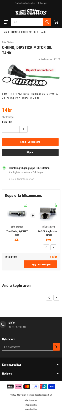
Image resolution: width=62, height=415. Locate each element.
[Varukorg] (56, 22)
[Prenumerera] (56, 347)
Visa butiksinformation (21, 179)
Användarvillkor (31, 409)
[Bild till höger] (53, 247)
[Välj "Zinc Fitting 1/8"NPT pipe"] (25, 205)
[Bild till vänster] (46, 247)
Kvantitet (7, 122)
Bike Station (21, 395)
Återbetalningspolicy (31, 400)
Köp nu (30, 152)
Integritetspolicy (31, 405)
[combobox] (31, 22)
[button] (5, 22)
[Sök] (47, 22)
